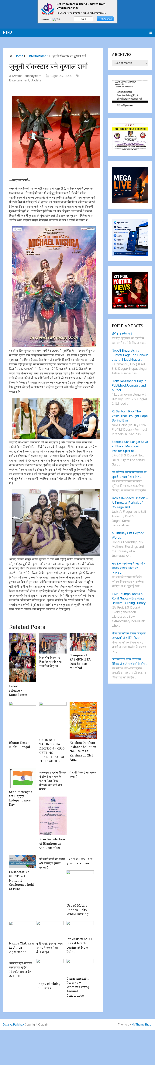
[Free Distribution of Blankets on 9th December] (53, 816)
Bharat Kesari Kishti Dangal (19, 745)
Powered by (47, 19)
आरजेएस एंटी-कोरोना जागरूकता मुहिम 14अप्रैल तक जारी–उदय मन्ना (20, 969)
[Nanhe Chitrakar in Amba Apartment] (22, 930)
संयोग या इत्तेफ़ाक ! (122, 334)
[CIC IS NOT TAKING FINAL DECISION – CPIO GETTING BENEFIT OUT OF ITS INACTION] (53, 719)
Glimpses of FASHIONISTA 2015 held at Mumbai (80, 661)
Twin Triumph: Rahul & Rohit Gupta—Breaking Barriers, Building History (129, 598)
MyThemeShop (141, 1024)
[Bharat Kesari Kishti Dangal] (22, 720)
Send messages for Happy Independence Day (20, 798)
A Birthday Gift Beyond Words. (128, 535)
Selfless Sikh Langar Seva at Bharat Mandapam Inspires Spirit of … (130, 446)
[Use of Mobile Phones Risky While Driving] (80, 886)
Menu (7, 32)
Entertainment (37, 56)
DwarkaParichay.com (26, 76)
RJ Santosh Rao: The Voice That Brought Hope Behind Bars (130, 416)
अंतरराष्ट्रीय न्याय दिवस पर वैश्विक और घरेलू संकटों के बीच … (129, 661)
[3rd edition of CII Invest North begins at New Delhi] (80, 928)
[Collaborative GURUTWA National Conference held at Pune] (22, 861)
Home (19, 56)
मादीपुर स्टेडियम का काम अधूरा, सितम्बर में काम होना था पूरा (49, 947)
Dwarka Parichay (13, 1024)
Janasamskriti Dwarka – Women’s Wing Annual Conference (78, 986)
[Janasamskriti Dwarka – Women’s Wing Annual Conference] (80, 967)
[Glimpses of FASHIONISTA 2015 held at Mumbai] (83, 642)
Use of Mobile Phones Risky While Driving (77, 909)
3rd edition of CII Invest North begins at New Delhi (79, 945)
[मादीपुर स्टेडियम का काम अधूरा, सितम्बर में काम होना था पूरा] (50, 930)
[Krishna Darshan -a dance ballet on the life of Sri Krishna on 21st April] (83, 720)
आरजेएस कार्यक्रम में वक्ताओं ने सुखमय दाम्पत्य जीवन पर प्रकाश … (128, 568)
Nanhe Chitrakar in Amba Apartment (21, 947)
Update (36, 80)
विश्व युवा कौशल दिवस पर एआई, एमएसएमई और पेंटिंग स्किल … (129, 636)
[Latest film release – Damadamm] (22, 657)
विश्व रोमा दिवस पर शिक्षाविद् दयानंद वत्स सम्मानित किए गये (50, 661)
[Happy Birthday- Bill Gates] (50, 969)
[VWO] (56, 19)
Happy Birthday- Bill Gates (49, 986)
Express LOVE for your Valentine (79, 861)
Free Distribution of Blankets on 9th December (52, 843)
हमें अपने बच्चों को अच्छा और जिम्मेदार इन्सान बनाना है (52, 863)
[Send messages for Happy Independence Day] (22, 778)
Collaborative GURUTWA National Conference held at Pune (21, 880)
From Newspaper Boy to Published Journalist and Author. (129, 385)
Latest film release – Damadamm (18, 690)
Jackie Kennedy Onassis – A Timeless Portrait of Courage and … (130, 502)
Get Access (105, 18)
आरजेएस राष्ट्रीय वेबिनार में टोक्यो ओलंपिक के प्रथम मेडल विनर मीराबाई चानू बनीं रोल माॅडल (52, 780)
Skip (83, 18)
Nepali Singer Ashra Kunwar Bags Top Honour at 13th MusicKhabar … (130, 355)
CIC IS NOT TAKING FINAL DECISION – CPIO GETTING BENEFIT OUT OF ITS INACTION (52, 750)
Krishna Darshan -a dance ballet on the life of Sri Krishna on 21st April (83, 751)
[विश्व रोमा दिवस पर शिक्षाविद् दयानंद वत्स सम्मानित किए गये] (53, 643)
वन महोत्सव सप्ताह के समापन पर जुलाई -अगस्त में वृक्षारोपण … (129, 474)
